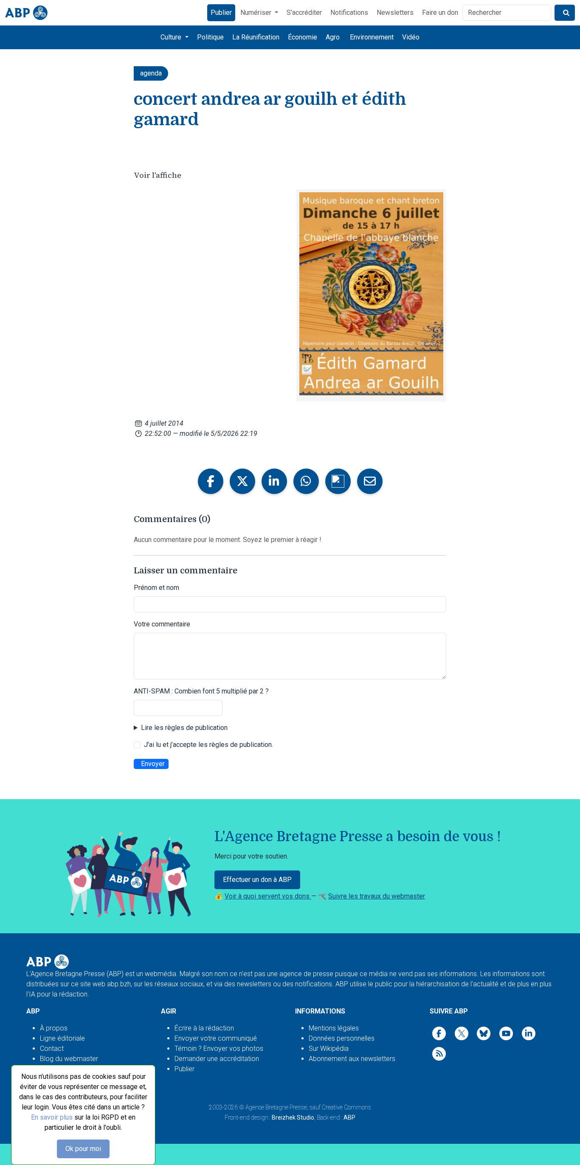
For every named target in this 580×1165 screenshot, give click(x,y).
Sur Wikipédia (329, 1048)
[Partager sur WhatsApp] (306, 481)
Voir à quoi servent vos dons (268, 896)
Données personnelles (341, 1038)
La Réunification (255, 37)
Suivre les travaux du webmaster (376, 896)
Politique (210, 37)
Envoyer (153, 764)
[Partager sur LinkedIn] (274, 481)
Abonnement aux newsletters (352, 1059)
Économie (302, 37)
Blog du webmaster (69, 1059)
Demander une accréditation (217, 1059)
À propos (54, 1028)
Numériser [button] (256, 12)
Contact (52, 1048)
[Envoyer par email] (370, 481)
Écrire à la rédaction (204, 1028)
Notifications (349, 12)
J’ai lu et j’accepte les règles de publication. (208, 745)
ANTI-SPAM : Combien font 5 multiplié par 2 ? (201, 691)
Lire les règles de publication (184, 728)
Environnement (372, 37)
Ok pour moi (83, 1149)
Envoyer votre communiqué (216, 1038)
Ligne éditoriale (62, 1038)
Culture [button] (171, 37)
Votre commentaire (162, 624)
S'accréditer (304, 12)
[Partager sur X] (242, 481)
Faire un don (440, 12)
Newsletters (395, 12)
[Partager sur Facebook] (210, 481)
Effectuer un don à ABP (257, 880)
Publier (221, 12)
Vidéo (411, 37)
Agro (333, 37)
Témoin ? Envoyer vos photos (219, 1048)
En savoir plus (52, 1117)
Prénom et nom (156, 588)
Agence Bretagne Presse (276, 1107)
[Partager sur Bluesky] (338, 481)
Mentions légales (334, 1028)
